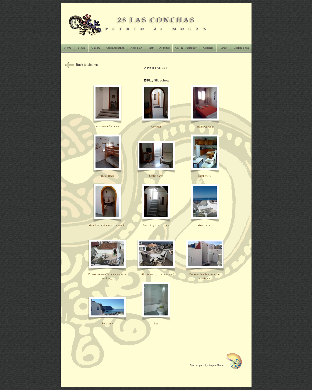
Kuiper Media (215, 365)
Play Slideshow (158, 80)
